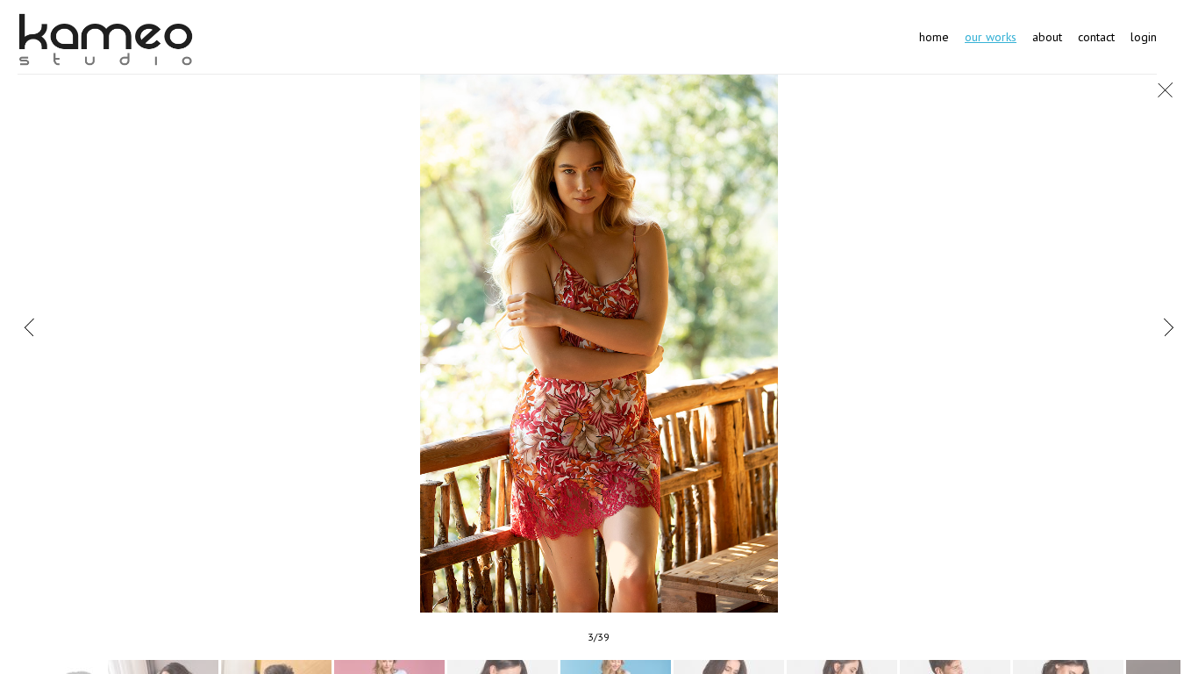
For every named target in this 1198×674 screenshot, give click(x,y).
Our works (990, 37)
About (1047, 37)
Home (934, 37)
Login (1143, 37)
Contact (1096, 37)
